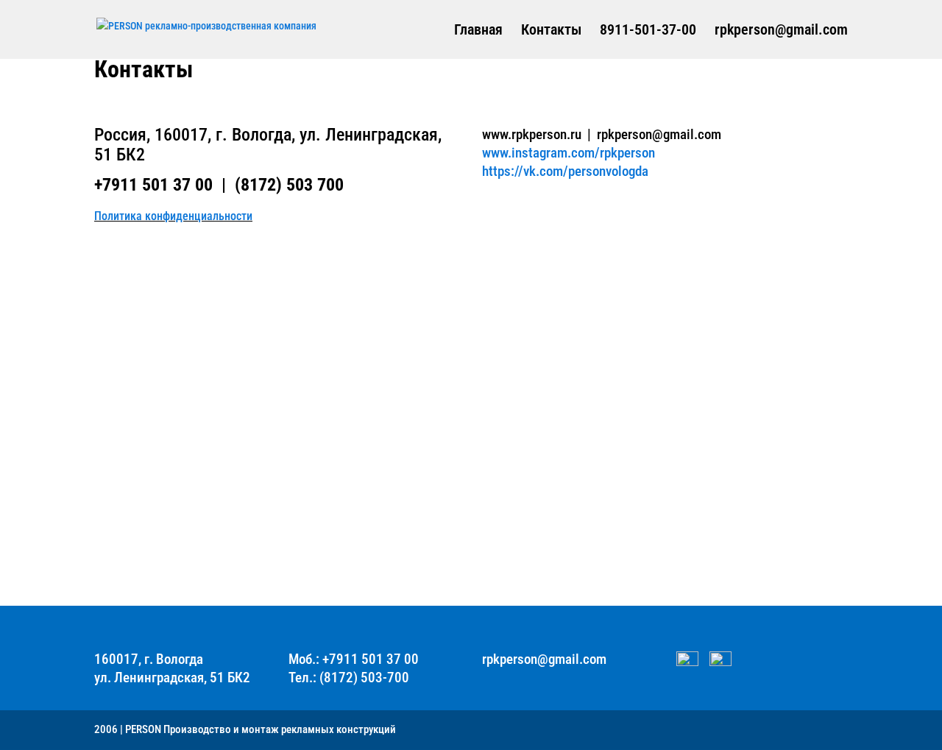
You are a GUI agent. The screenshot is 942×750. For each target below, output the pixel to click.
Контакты (551, 31)
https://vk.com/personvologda (565, 171)
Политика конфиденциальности (173, 216)
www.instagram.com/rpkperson (568, 153)
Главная (478, 31)
